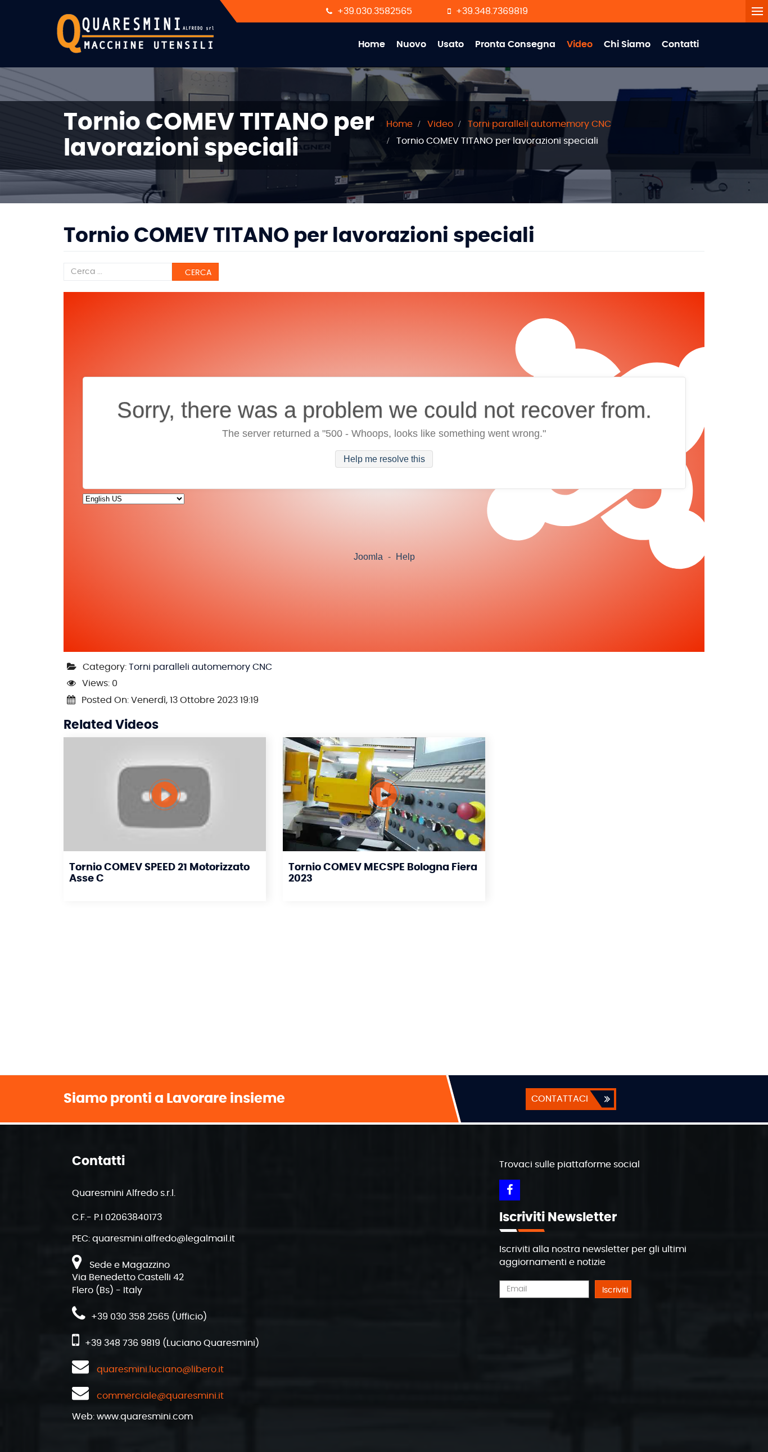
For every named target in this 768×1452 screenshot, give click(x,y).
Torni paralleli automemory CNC (200, 667)
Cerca (197, 273)
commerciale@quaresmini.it (160, 1395)
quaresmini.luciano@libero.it (160, 1369)
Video (580, 44)
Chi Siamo (627, 44)
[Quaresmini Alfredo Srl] (136, 33)
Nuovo (411, 44)
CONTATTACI (559, 1098)
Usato (450, 44)
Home (371, 44)
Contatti (680, 44)
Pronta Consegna (515, 44)
